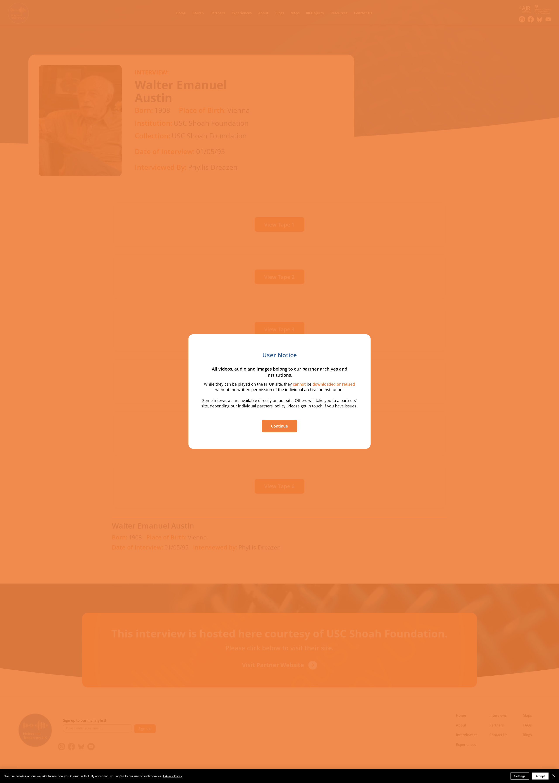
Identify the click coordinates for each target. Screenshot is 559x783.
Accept (540, 776)
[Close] (553, 776)
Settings (519, 776)
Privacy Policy (172, 776)
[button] (279, 426)
